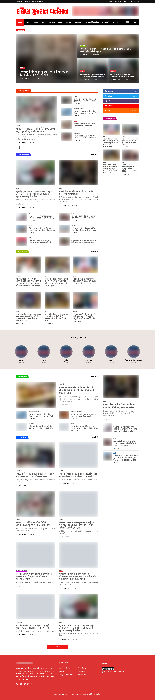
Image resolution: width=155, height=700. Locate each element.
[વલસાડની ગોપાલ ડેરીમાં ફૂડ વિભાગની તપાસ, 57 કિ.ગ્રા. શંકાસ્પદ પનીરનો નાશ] (46, 58)
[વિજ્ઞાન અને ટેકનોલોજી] (134, 354)
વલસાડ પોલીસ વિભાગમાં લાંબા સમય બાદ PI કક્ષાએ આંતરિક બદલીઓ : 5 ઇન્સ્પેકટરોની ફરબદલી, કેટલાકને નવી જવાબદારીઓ (28, 317)
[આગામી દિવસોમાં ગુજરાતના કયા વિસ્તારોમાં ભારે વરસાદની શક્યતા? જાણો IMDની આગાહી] (123, 70)
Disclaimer (62, 671)
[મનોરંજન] (89, 354)
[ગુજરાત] (21, 354)
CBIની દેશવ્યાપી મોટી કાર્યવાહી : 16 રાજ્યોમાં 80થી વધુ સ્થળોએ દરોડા (76, 192)
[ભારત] (44, 354)
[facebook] (125, 1)
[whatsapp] (138, 1)
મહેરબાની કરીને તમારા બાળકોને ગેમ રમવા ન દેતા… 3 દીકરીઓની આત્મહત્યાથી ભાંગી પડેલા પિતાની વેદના (56, 317)
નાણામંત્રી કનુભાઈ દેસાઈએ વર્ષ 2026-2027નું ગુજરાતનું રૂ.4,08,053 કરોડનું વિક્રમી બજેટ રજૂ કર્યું (84, 281)
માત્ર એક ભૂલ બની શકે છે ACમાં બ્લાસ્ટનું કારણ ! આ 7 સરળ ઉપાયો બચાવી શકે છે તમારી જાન (83, 416)
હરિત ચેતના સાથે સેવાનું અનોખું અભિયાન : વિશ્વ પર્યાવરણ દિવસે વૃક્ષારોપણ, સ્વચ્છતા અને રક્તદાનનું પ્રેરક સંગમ (84, 230)
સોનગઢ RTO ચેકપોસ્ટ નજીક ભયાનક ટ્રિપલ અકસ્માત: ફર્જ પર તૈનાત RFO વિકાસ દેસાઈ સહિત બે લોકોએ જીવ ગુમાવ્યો (85, 102)
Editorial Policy (82, 671)
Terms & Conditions (64, 668)
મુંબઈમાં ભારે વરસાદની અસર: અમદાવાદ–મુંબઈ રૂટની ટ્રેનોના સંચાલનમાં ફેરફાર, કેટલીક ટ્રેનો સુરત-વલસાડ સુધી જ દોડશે (34, 194)
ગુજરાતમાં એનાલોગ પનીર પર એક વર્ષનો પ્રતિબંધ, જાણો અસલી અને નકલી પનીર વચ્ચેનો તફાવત (106, 50)
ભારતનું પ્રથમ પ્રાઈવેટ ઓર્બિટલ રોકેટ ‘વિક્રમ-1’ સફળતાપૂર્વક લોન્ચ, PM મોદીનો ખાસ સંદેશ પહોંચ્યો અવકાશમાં (86, 113)
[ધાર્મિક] (111, 354)
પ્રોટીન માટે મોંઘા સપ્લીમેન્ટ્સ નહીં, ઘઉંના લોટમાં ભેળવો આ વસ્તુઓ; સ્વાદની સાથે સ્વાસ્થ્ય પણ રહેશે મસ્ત (41, 428)
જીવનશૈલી (82, 46)
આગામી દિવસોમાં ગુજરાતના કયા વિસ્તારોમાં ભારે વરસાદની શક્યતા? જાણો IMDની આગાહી (123, 76)
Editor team (25, 78)
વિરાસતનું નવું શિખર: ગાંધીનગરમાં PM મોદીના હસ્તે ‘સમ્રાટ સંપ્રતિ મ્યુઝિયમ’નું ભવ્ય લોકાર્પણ (83, 428)
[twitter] (128, 1)
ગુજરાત (22, 68)
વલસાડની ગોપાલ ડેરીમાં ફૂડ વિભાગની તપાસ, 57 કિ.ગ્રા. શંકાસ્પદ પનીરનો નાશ (44, 73)
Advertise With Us (83, 675)
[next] (20, 147)
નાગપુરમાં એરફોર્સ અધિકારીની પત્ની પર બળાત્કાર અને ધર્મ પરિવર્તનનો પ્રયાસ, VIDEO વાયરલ (83, 218)
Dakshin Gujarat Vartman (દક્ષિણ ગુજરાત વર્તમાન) (88, 694)
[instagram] (131, 1)
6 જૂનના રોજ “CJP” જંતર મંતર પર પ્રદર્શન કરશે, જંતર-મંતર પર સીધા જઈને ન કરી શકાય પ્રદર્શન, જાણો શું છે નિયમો (83, 242)
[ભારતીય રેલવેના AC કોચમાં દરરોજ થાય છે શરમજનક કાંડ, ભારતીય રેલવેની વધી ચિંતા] (66, 136)
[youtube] (134, 1)
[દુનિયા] (66, 354)
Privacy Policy (82, 668)
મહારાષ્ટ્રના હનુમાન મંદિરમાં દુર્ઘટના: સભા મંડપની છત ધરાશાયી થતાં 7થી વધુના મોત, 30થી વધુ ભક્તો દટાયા (41, 218)
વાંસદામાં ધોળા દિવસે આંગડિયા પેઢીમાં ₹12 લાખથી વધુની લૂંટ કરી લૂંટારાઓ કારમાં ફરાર (35, 130)
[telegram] (21, 684)
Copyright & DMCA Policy (66, 675)
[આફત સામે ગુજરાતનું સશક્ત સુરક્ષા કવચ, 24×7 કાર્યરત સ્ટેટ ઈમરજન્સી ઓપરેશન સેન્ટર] (93, 70)
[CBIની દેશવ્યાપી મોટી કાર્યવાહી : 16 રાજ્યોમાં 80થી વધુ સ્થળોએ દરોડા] (78, 172)
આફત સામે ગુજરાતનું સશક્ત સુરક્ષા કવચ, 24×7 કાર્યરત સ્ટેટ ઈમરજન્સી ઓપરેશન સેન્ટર (93, 76)
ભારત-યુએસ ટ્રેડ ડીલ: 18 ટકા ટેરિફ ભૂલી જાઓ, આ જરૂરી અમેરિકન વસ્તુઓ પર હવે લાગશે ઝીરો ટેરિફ (84, 316)
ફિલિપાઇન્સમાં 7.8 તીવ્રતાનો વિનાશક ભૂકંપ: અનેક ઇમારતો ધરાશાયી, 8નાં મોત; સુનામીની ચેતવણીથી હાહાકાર (42, 230)
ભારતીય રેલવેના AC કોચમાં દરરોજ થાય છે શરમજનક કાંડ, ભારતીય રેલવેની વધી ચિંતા (85, 138)
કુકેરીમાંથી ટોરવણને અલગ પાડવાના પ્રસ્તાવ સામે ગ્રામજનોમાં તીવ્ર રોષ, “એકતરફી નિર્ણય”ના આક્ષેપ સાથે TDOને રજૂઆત (56, 282)
